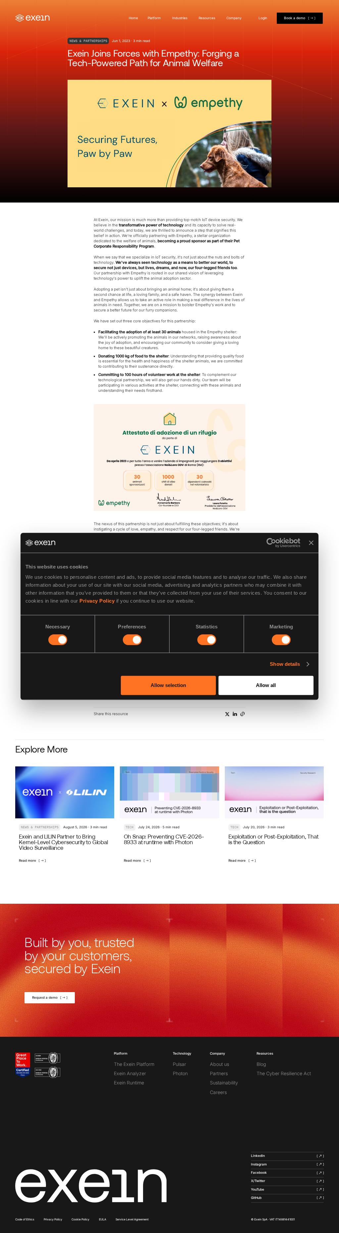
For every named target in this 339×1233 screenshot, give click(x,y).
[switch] (132, 639)
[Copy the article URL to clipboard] (242, 714)
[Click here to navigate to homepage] (91, 1186)
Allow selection (168, 685)
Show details (285, 664)
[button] (155, 18)
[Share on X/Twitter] (227, 714)
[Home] (32, 18)
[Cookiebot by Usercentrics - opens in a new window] (271, 543)
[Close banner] (311, 542)
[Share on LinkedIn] (235, 714)
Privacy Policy (97, 601)
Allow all (266, 685)
